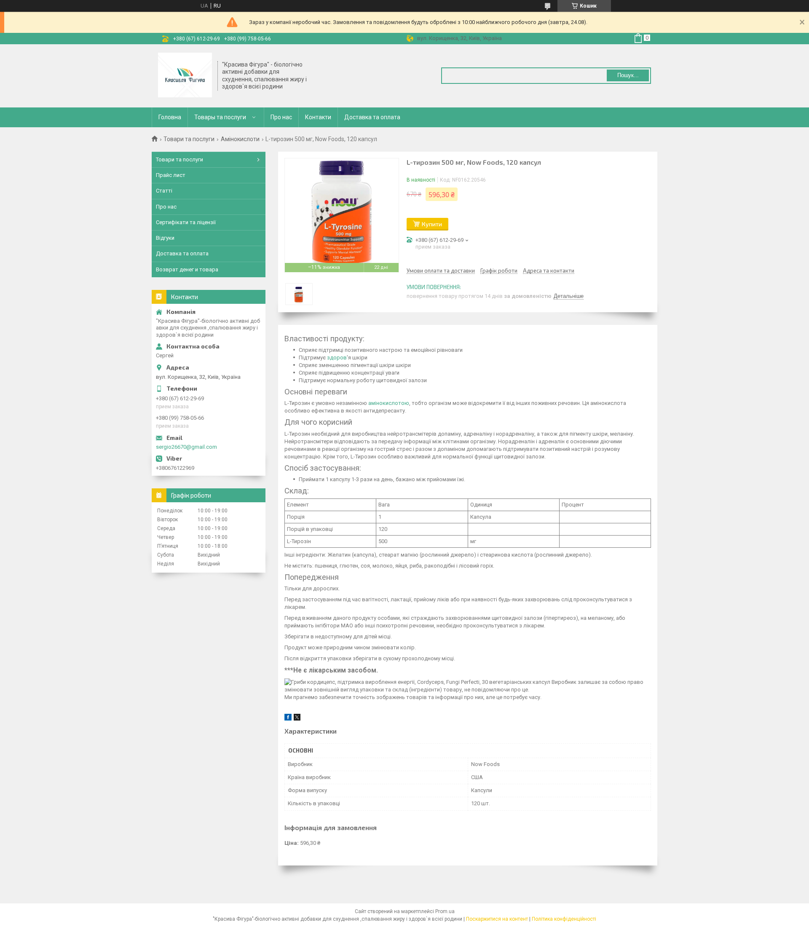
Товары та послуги (220, 117)
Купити (432, 224)
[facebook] (288, 718)
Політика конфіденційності (564, 919)
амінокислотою (388, 403)
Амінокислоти (240, 139)
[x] (297, 718)
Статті (164, 191)
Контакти (318, 117)
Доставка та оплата (372, 117)
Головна (169, 117)
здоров (337, 357)
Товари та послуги (188, 139)
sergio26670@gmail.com (186, 447)
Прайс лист (170, 175)
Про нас (281, 117)
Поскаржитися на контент (497, 919)
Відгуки (165, 238)
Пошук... (628, 75)
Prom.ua (445, 911)
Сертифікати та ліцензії (186, 222)
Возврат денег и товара (187, 269)
